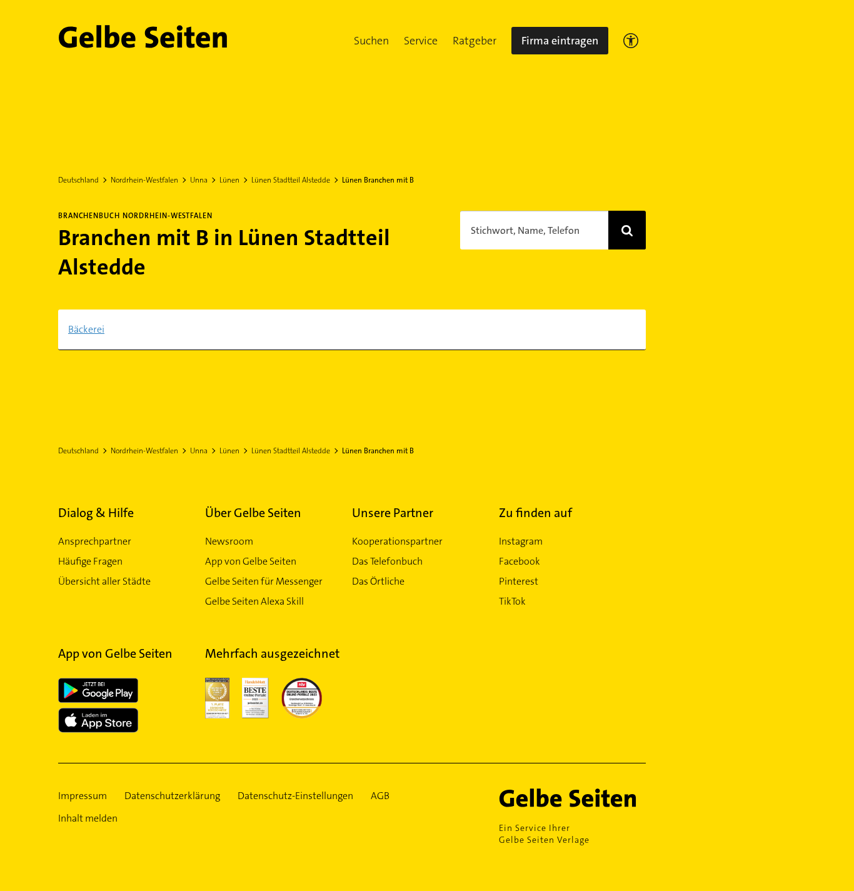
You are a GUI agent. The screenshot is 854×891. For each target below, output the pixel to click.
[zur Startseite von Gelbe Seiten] (572, 797)
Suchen (371, 40)
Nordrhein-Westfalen (144, 180)
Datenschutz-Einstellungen (295, 795)
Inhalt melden (88, 818)
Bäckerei (86, 329)
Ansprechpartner (94, 541)
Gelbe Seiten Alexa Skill (254, 601)
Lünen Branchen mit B (378, 180)
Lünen (229, 180)
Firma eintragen (559, 40)
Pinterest (518, 581)
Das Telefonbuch (387, 561)
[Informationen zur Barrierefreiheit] (631, 40)
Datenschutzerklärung (172, 795)
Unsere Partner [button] (392, 512)
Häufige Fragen (90, 561)
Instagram (521, 541)
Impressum (82, 795)
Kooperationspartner (397, 541)
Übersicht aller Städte (104, 581)
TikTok (512, 601)
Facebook (519, 561)
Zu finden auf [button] (535, 512)
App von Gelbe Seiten (250, 561)
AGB (380, 795)
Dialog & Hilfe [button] (96, 512)
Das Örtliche (378, 581)
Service (421, 40)
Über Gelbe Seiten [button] (253, 512)
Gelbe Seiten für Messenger (264, 581)
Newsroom (229, 541)
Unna (199, 180)
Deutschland (78, 180)
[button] (371, 40)
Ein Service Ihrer (544, 833)
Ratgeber (474, 40)
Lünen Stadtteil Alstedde (290, 180)
